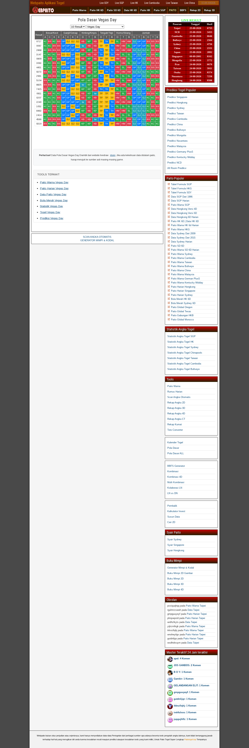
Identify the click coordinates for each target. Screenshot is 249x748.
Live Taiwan (172, 2)
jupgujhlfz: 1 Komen (185, 719)
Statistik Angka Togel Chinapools (184, 352)
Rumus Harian (174, 391)
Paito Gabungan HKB (182, 315)
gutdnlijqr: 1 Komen (185, 699)
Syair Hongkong (175, 550)
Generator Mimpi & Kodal (180, 567)
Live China (189, 2)
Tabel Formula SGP (181, 184)
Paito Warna (79, 10)
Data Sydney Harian (181, 241)
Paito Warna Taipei (196, 605)
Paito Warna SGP (180, 205)
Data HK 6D (130, 10)
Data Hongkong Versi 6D (183, 213)
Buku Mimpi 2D (175, 578)
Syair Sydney (174, 539)
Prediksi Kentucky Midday (181, 157)
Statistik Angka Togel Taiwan (182, 358)
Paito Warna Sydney (181, 254)
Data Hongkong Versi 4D (183, 209)
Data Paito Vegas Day (53, 194)
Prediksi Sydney (176, 108)
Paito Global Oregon (181, 307)
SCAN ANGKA (208, 2)
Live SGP (119, 2)
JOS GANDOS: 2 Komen (187, 665)
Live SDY (104, 2)
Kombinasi (172, 471)
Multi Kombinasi (175, 482)
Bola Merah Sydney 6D (182, 303)
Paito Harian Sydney (181, 295)
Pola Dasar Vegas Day (97, 19)
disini (112, 155)
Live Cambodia (151, 2)
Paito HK (145, 10)
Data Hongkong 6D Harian (184, 217)
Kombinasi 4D (174, 476)
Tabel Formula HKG (181, 188)
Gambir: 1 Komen (184, 678)
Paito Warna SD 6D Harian (184, 249)
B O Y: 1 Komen (183, 672)
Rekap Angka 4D (176, 413)
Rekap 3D (209, 10)
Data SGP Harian (179, 200)
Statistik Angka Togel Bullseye (183, 369)
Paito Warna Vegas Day (54, 182)
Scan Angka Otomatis (178, 397)
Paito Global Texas (180, 311)
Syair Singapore (175, 545)
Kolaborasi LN (174, 487)
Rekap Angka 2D (176, 402)
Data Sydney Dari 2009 (182, 233)
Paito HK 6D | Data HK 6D (184, 221)
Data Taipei (193, 610)
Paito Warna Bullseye (182, 266)
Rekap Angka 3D (176, 408)
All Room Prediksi (176, 168)
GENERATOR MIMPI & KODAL (97, 240)
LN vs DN (172, 493)
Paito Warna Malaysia (182, 274)
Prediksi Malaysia (176, 146)
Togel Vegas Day (50, 212)
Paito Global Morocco (182, 319)
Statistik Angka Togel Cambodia (184, 363)
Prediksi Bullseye (176, 130)
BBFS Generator (176, 466)
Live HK (134, 2)
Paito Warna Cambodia (182, 258)
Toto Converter (175, 430)
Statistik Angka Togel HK (180, 341)
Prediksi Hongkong (177, 102)
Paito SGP (160, 10)
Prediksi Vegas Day (51, 218)
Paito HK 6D (96, 10)
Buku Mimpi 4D (175, 589)
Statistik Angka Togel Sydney (183, 347)
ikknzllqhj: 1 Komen (185, 705)
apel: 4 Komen (182, 658)
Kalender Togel (175, 442)
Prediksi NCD (174, 162)
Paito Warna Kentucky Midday (186, 282)
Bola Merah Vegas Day (54, 200)
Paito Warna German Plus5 (185, 278)
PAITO (172, 10)
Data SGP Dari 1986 (181, 196)
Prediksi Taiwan (175, 113)
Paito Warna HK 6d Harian (184, 225)
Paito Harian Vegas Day (54, 188)
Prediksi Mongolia (176, 135)
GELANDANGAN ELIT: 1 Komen (191, 685)
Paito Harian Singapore (182, 290)
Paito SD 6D (113, 10)
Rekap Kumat (174, 424)
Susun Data (173, 516)
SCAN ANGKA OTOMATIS (97, 237)
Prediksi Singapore (177, 97)
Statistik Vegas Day (51, 206)
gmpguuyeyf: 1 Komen (186, 692)
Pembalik (172, 505)
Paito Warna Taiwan (181, 262)
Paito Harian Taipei (197, 614)
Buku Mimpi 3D (175, 584)
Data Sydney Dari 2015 (182, 237)
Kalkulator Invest (176, 511)
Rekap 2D (195, 10)
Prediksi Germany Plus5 (180, 151)
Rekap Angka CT (176, 419)
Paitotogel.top (190, 739)
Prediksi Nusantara (177, 140)
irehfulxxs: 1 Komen (185, 712)
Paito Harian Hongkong (182, 286)
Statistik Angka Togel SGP (181, 336)
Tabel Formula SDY (181, 192)
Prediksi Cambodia (177, 119)
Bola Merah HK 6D (180, 299)
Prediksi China (175, 124)
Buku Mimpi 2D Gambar (180, 573)
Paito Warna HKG (180, 229)
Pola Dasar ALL (175, 453)
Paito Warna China (180, 270)
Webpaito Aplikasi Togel (47, 3)
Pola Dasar (173, 448)
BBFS (183, 10)
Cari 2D (171, 522)
